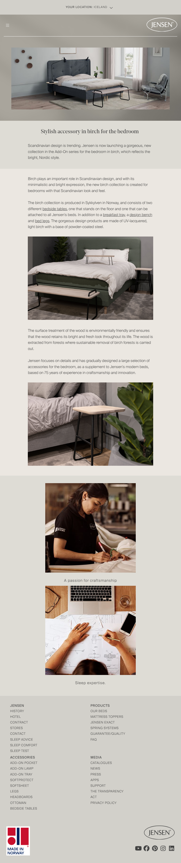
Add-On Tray (21, 774)
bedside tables (54, 209)
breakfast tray (114, 215)
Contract (19, 722)
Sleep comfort (23, 745)
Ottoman (18, 803)
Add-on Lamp (21, 769)
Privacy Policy (103, 803)
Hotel (15, 717)
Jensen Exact (102, 722)
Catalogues (101, 763)
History (17, 711)
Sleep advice (21, 740)
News (95, 769)
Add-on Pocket (23, 763)
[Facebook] (146, 848)
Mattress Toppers (106, 717)
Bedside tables (23, 809)
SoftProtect (21, 780)
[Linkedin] (172, 848)
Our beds (98, 711)
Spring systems (104, 728)
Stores (16, 728)
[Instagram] (163, 848)
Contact (18, 734)
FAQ (93, 740)
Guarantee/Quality (107, 734)
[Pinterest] (155, 848)
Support (98, 786)
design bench (141, 215)
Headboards (21, 797)
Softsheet (19, 786)
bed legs (42, 221)
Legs (14, 791)
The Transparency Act (106, 794)
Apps (94, 780)
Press (95, 774)
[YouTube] (138, 848)
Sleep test (19, 751)
